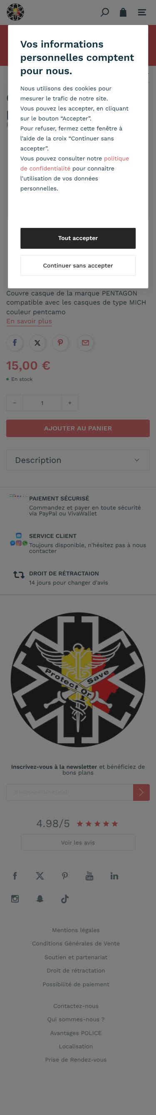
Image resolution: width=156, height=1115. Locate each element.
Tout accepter (78, 238)
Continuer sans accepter (78, 265)
